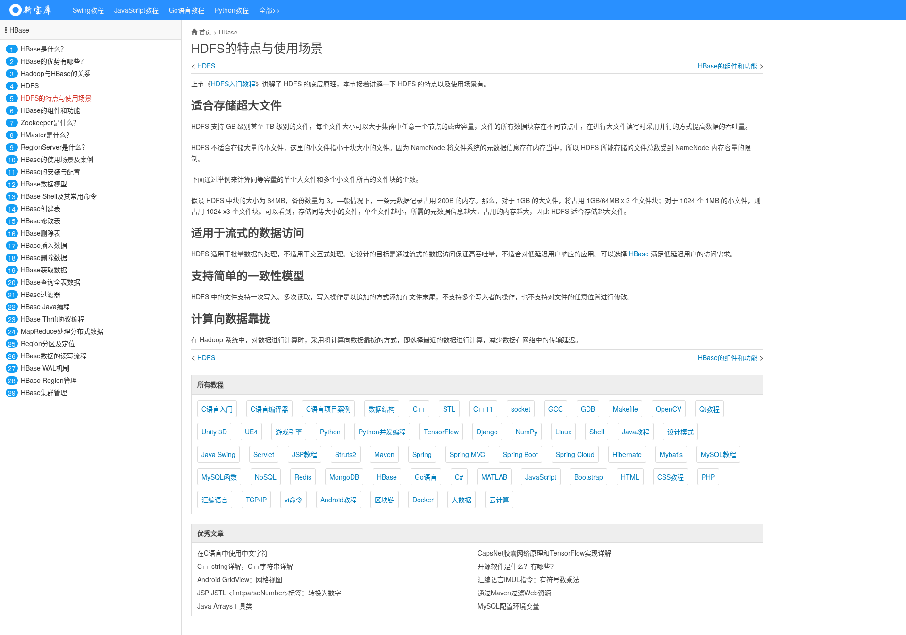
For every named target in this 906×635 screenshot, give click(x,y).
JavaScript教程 (136, 10)
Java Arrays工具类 (224, 605)
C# (459, 477)
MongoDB (344, 477)
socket (520, 409)
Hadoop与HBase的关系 (56, 73)
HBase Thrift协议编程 (52, 318)
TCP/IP (256, 499)
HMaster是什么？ (47, 134)
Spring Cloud (575, 454)
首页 (205, 31)
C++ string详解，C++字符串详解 (245, 566)
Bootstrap (588, 477)
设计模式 (680, 431)
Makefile (625, 409)
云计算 (499, 499)
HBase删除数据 (44, 257)
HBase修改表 (40, 220)
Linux (563, 431)
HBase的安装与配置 (50, 171)
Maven (384, 454)
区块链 (384, 499)
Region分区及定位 (48, 343)
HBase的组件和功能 (50, 110)
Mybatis (671, 454)
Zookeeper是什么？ (50, 122)
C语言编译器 (269, 409)
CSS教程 (670, 477)
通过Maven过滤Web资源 (514, 592)
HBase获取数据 (44, 269)
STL (449, 409)
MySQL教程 (718, 454)
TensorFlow (441, 431)
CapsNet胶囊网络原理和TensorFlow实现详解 (544, 553)
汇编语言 (214, 499)
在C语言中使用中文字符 (232, 553)
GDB (588, 409)
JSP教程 (304, 454)
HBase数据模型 (44, 183)
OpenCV (668, 409)
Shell (596, 431)
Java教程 (635, 431)
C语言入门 (217, 409)
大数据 (461, 499)
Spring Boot (520, 454)
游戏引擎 (289, 431)
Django (487, 431)
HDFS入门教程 (233, 83)
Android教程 (338, 499)
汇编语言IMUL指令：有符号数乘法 (528, 579)
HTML (630, 477)
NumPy (526, 431)
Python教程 (232, 10)
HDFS (30, 85)
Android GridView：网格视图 (239, 579)
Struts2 (345, 454)
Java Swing (218, 454)
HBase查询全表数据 (50, 282)
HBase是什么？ (44, 48)
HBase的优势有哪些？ (54, 61)
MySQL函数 (219, 477)
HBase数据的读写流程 (54, 355)
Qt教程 (709, 409)
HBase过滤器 (40, 294)
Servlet (263, 454)
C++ (419, 409)
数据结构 (382, 409)
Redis (302, 477)
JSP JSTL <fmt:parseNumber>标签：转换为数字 (269, 592)
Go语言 (426, 477)
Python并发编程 (382, 431)
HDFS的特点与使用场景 (56, 97)
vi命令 (293, 499)
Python (330, 431)
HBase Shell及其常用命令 (59, 196)
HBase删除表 (40, 232)
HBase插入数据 (44, 245)
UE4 (251, 431)
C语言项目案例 (328, 409)
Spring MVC (467, 454)
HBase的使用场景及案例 (57, 159)
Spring (422, 454)
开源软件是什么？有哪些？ (517, 566)
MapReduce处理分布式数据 (62, 331)
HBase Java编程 (45, 306)
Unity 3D (214, 431)
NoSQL (266, 477)
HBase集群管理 (44, 392)
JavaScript (540, 477)
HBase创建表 (40, 208)
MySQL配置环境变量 (508, 605)
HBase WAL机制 (45, 368)
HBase (19, 29)
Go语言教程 (186, 10)
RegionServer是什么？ (54, 147)
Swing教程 (88, 10)
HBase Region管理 (49, 380)
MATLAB (494, 477)
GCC (555, 409)
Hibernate (627, 454)
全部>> (269, 10)
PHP (708, 477)
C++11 (483, 409)
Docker (423, 499)
